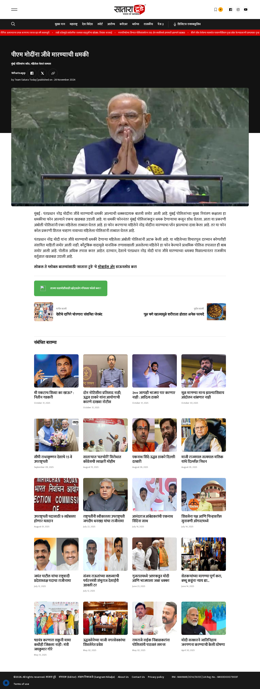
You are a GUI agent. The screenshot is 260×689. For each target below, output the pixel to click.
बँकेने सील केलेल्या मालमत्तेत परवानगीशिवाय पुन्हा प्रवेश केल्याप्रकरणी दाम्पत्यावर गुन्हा (214, 33)
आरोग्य (111, 24)
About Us (123, 677)
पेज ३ (161, 24)
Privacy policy (156, 677)
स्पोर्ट (100, 24)
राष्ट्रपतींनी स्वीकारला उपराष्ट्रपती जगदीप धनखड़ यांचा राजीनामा (104, 518)
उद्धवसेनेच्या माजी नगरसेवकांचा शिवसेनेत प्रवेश (104, 642)
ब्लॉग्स (135, 24)
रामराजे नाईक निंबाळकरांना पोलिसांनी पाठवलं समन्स (151, 642)
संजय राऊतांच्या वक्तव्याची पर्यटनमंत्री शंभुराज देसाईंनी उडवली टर (101, 581)
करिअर (124, 24)
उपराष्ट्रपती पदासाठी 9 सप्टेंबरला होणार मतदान (55, 518)
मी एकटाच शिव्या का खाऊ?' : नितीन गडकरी (54, 395)
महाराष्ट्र (73, 24)
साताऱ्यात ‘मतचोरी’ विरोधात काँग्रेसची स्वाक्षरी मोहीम (102, 459)
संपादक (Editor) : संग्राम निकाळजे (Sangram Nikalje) (87, 677)
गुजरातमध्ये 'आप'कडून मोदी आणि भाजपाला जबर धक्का (150, 578)
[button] (14, 9)
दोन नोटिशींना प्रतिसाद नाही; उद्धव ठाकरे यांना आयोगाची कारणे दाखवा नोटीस (102, 397)
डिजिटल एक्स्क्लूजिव (189, 24)
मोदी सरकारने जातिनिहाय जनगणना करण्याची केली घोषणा (203, 642)
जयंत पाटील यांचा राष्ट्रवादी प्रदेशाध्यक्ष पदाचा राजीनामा (52, 578)
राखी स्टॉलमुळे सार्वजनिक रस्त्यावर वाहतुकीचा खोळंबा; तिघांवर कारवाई (72, 33)
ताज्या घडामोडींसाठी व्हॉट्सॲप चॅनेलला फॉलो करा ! (75, 288)
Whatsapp (18, 73)
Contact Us (138, 677)
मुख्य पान (60, 24)
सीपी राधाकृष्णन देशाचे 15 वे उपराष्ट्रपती (53, 459)
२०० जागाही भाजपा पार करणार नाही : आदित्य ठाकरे (153, 395)
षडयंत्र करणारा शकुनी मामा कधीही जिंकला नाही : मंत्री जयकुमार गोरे (52, 645)
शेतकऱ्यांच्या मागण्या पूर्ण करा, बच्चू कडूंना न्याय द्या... (201, 578)
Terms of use (21, 684)
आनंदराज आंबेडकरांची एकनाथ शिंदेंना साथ (152, 518)
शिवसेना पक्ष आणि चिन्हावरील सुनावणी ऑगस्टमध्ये (201, 518)
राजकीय (148, 24)
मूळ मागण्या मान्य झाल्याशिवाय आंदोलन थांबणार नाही (202, 395)
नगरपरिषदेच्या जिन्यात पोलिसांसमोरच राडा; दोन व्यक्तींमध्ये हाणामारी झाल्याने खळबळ (140, 33)
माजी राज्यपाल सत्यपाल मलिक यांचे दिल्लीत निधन (202, 459)
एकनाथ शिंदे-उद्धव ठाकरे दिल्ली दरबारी (153, 459)
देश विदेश (87, 24)
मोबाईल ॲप (106, 267)
